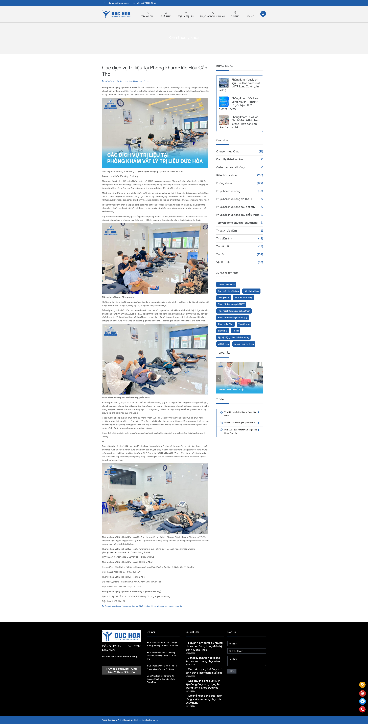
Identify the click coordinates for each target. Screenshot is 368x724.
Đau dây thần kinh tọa (229, 159)
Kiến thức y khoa (126, 81)
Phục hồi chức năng (212, 16)
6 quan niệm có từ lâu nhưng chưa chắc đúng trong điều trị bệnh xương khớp (204, 646)
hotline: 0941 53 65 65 (146, 3)
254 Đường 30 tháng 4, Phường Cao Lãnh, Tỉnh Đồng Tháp (161, 679)
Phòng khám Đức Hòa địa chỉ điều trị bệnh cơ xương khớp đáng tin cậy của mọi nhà (239, 122)
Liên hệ (250, 16)
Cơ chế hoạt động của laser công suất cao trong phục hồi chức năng (204, 699)
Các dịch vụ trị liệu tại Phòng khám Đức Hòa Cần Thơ (125, 606)
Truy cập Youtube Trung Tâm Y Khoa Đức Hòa (121, 670)
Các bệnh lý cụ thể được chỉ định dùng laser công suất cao (204, 670)
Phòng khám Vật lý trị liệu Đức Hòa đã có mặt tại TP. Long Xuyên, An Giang (239, 85)
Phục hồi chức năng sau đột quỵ (235, 207)
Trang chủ (147, 16)
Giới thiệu (166, 16)
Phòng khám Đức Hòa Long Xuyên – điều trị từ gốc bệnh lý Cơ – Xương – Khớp (238, 103)
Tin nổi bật (222, 246)
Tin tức (235, 16)
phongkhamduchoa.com (114, 552)
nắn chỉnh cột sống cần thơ (171, 606)
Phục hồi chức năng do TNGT (234, 199)
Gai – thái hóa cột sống (230, 167)
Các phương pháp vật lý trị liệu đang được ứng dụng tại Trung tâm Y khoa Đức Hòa (203, 684)
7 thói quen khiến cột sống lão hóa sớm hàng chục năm (203, 659)
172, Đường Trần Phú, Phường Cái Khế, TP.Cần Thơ (162, 655)
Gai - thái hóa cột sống (228, 291)
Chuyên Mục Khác (227, 151)
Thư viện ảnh (224, 238)
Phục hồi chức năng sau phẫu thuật (237, 214)
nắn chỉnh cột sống (153, 606)
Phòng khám (138, 81)
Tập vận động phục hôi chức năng (237, 222)
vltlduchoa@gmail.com (118, 3)
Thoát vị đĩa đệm (226, 230)
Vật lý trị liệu (186, 16)
